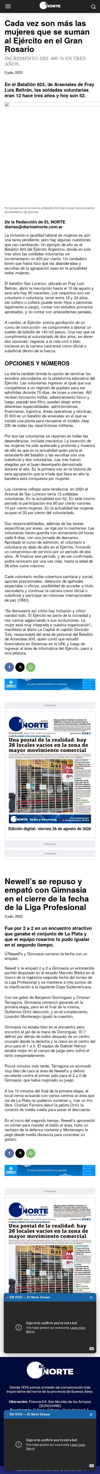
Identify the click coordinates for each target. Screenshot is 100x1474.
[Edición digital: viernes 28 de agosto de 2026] (50, 769)
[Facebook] (9, 667)
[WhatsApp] (30, 667)
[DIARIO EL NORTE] (50, 5)
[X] (20, 667)
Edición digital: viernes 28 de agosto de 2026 (49, 828)
